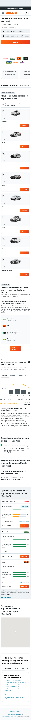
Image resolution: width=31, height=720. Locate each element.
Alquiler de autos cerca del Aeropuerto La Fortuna (15, 698)
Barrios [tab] (16, 668)
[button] (29, 8)
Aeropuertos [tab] (7, 668)
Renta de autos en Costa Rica (14, 714)
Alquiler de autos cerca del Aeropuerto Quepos (15, 694)
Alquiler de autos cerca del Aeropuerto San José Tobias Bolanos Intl (15, 685)
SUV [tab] (26, 375)
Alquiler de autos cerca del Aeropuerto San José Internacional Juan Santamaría (15, 681)
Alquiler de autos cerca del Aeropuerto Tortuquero (15, 689)
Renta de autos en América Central (14, 713)
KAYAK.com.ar (12, 711)
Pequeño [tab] (4, 375)
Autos (18, 711)
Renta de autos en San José (8, 716)
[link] (15, 348)
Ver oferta (24, 125)
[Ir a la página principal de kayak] (11, 13)
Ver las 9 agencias (6, 597)
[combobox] (10, 24)
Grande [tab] (20, 375)
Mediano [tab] (13, 375)
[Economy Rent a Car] (26, 501)
